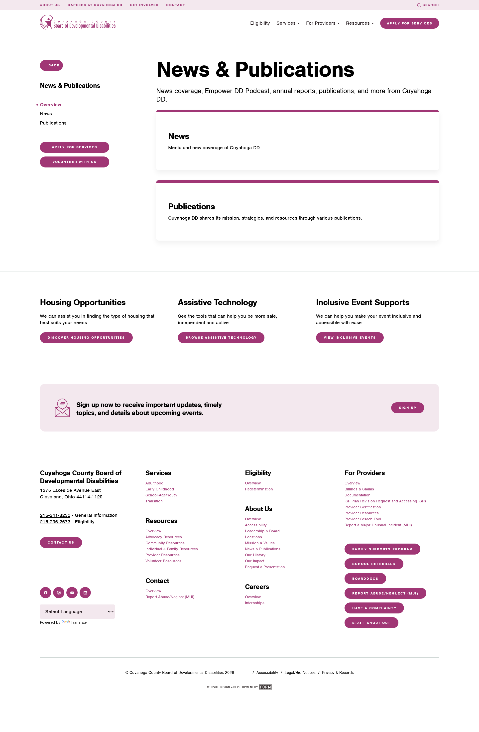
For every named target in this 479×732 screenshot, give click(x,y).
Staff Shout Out (371, 623)
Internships (254, 602)
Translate (79, 622)
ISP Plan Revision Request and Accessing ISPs (385, 501)
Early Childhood (159, 489)
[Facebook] (45, 592)
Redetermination (259, 489)
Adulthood (154, 483)
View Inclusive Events (350, 337)
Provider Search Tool (363, 519)
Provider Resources (162, 555)
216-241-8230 (55, 515)
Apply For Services (74, 147)
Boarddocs (365, 579)
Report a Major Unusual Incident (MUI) (378, 525)
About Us (50, 5)
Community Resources (165, 543)
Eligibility (260, 23)
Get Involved (144, 5)
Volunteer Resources (163, 561)
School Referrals (374, 564)
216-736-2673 (55, 522)
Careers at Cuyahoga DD (95, 5)
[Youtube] (72, 592)
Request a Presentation (265, 567)
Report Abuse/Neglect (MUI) (169, 596)
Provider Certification (363, 507)
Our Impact (254, 561)
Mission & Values (260, 543)
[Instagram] (58, 592)
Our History (255, 555)
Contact (175, 5)
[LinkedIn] (85, 592)
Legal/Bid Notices (300, 672)
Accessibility (256, 525)
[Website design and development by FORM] (239, 688)
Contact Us (61, 542)
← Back (51, 65)
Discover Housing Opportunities (86, 337)
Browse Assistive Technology (221, 337)
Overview (153, 531)
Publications (191, 206)
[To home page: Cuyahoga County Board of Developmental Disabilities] (78, 23)
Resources (358, 23)
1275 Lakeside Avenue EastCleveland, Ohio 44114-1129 (71, 493)
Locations (253, 537)
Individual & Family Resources (171, 549)
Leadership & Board (262, 531)
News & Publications (262, 549)
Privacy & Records (338, 672)
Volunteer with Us (75, 162)
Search (431, 5)
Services (286, 23)
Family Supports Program (382, 549)
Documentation (357, 495)
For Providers (321, 23)
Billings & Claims (359, 489)
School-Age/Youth (161, 495)
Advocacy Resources (163, 537)
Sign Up (407, 408)
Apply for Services (409, 23)
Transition (154, 501)
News (178, 136)
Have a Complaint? (374, 608)
